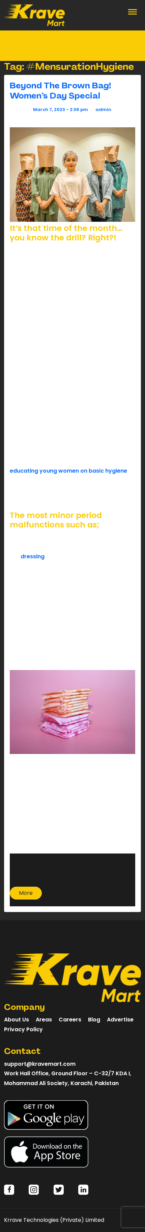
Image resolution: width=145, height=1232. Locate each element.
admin (103, 109)
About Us (16, 1019)
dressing (33, 556)
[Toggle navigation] (132, 11)
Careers (70, 1019)
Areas (44, 1019)
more (26, 893)
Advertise (120, 1019)
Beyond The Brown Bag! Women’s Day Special (60, 90)
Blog (94, 1019)
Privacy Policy (23, 1029)
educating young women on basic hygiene (68, 471)
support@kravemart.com (40, 1064)
